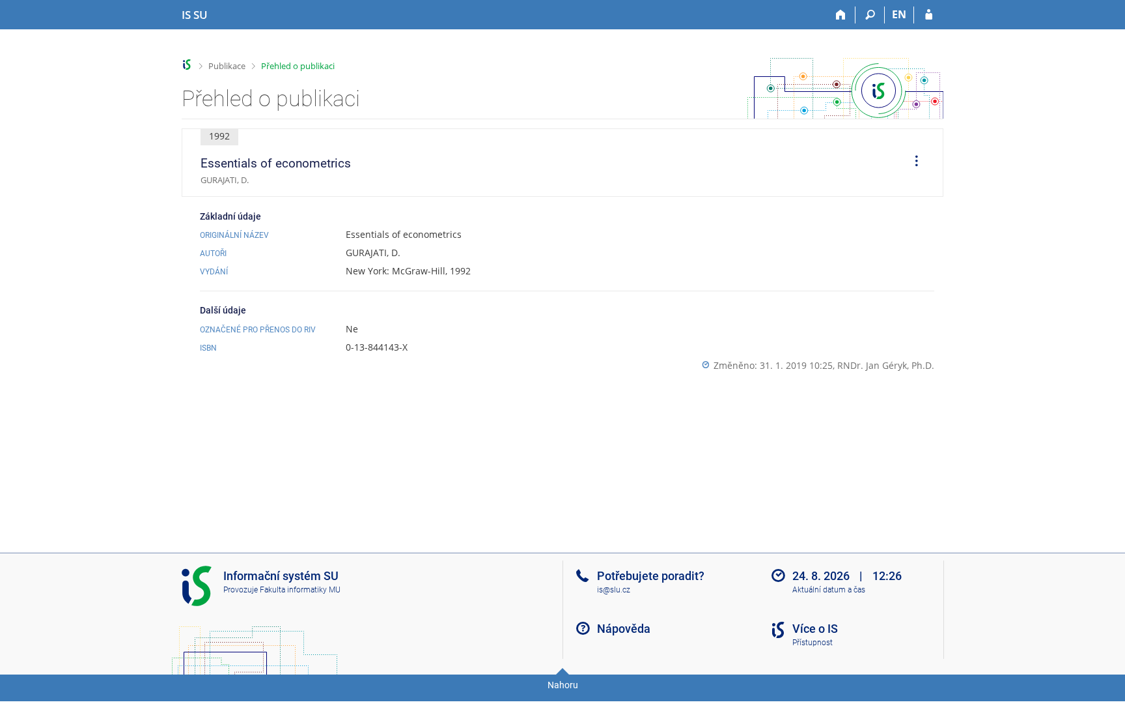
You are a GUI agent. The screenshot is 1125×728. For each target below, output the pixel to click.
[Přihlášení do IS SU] (928, 15)
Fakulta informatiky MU (300, 589)
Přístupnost (812, 642)
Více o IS (815, 628)
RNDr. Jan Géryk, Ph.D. (885, 365)
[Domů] (840, 15)
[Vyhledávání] (870, 15)
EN (899, 14)
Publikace (226, 66)
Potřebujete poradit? (650, 576)
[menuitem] (912, 163)
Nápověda (623, 628)
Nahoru (563, 685)
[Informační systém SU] (187, 64)
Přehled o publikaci (298, 66)
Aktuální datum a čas (828, 589)
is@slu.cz (613, 589)
